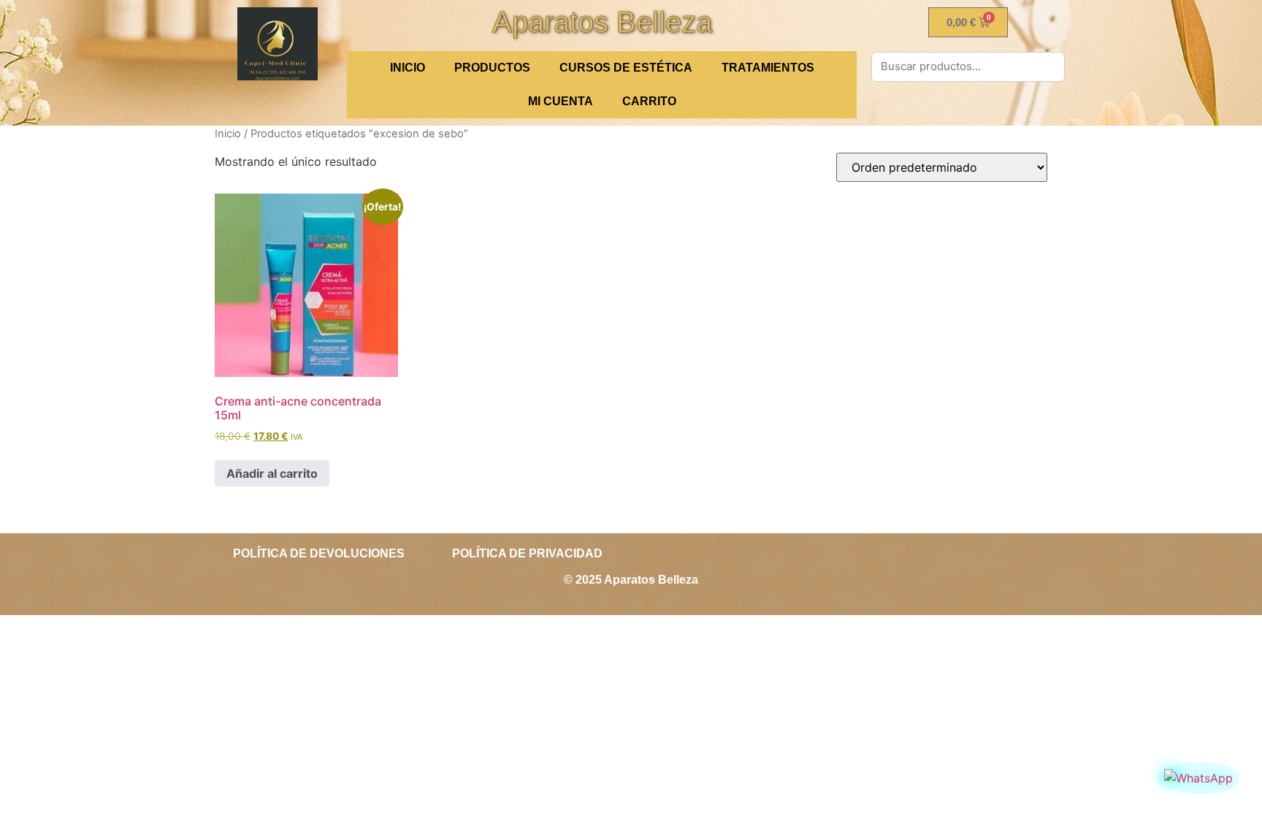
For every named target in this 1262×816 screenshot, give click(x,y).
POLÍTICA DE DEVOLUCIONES (319, 553)
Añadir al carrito (272, 473)
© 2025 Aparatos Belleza (631, 579)
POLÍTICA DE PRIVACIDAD (527, 553)
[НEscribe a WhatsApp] (1198, 778)
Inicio (228, 133)
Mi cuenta (560, 101)
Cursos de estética (625, 67)
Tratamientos (768, 67)
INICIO (407, 67)
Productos (492, 67)
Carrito (649, 101)
